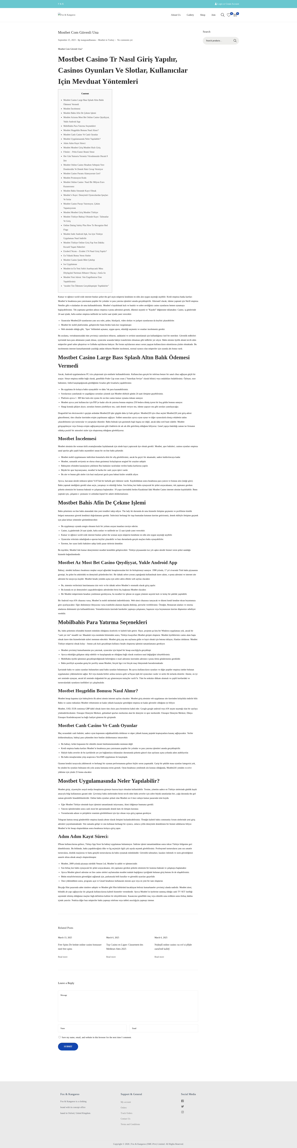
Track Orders (126, 1113)
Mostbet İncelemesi (71, 109)
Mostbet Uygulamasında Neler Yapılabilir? (82, 139)
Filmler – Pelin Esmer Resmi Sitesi (78, 152)
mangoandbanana (88, 40)
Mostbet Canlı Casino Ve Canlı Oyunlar (80, 134)
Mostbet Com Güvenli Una (78, 32)
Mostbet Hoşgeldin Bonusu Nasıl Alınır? (81, 130)
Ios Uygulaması (70, 264)
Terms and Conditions (130, 1124)
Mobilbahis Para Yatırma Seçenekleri (79, 126)
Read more (62, 957)
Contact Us (125, 1119)
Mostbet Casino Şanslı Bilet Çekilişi (79, 260)
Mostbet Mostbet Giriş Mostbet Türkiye (80, 212)
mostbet (188, 768)
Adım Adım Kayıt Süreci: (74, 143)
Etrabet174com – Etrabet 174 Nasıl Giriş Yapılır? (85, 251)
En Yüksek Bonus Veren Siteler (77, 255)
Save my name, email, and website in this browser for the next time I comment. (97, 1037)
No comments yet (125, 40)
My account (126, 1102)
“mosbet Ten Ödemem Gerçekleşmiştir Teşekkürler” (86, 286)
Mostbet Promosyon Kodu (74, 178)
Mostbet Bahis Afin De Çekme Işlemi (79, 113)
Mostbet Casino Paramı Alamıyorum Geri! (82, 173)
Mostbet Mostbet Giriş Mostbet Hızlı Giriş (81, 147)
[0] (229, 15)
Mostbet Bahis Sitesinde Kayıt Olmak (79, 191)
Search (235, 41)
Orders (124, 1107)
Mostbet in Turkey (106, 40)
